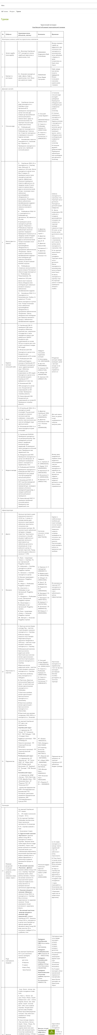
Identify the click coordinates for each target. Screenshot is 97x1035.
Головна (5, 11)
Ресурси (12, 11)
